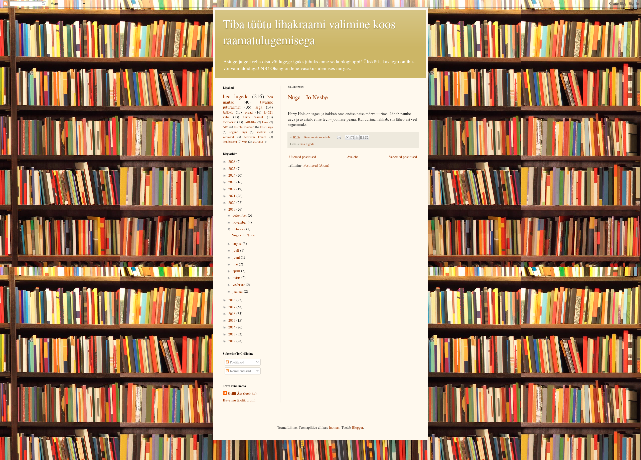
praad (249, 112)
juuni (237, 257)
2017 (232, 306)
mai (236, 264)
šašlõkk (228, 112)
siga (258, 107)
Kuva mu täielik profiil (239, 400)
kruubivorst (230, 142)
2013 (232, 334)
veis (244, 142)
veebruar (239, 284)
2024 (232, 175)
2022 (232, 189)
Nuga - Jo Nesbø (308, 97)
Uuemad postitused (302, 156)
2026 (232, 161)
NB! (225, 127)
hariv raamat (253, 117)
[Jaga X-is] (357, 137)
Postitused (236, 362)
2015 (232, 320)
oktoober (239, 229)
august (238, 243)
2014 (232, 327)
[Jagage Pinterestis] (366, 137)
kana (265, 122)
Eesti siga (266, 127)
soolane (261, 132)
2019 (232, 209)
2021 (232, 195)
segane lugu (238, 132)
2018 (232, 299)
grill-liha (250, 122)
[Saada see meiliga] (347, 137)
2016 (232, 313)
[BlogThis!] (352, 137)
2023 (232, 182)
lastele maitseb (244, 127)
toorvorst (229, 122)
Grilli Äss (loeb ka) (242, 393)
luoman (334, 427)
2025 (232, 168)
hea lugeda (307, 144)
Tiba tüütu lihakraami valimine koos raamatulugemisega (309, 32)
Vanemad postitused (403, 156)
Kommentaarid (240, 370)
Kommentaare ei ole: (318, 137)
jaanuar (238, 291)
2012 (232, 340)
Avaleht (352, 156)
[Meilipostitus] (338, 137)
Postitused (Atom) (316, 165)
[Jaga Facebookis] (361, 137)
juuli (236, 250)
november (240, 222)
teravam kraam (255, 137)
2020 (232, 202)
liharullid (257, 142)
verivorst (228, 137)
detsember (240, 215)
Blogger (357, 427)
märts (237, 277)
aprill (237, 270)
